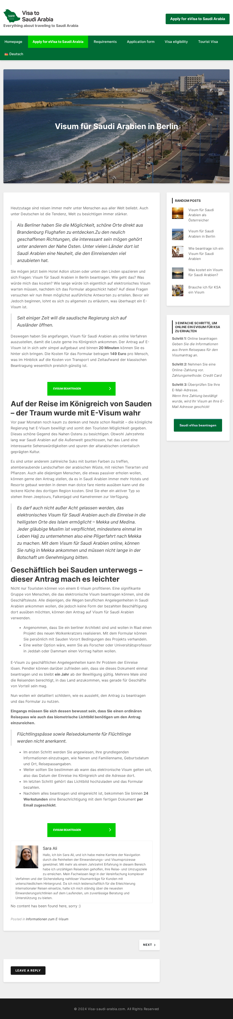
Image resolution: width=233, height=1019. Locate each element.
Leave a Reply (28, 970)
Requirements (105, 41)
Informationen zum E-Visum (47, 919)
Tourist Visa (208, 41)
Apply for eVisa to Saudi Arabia (197, 18)
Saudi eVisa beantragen (198, 425)
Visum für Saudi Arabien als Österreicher (201, 215)
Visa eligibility (176, 41)
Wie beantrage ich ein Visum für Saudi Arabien (205, 253)
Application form (140, 41)
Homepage (13, 41)
